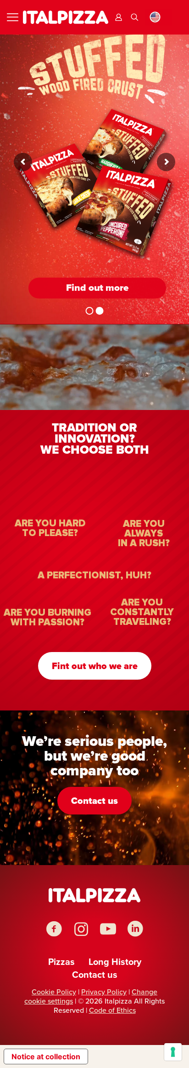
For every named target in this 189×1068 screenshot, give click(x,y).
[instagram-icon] (81, 929)
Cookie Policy (54, 992)
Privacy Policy (104, 992)
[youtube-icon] (108, 929)
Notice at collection (45, 1056)
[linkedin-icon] (135, 929)
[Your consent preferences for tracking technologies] (173, 1052)
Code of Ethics (112, 1010)
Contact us (94, 974)
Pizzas (61, 961)
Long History (115, 961)
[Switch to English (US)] (158, 17)
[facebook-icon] (54, 929)
